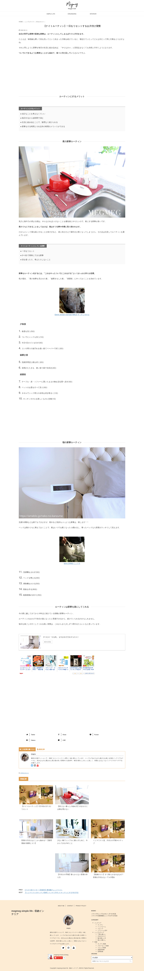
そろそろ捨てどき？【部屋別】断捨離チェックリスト (44, 890)
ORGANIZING (72, 14)
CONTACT (70, 906)
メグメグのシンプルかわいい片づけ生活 (103, 914)
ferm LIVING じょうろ (72, 563)
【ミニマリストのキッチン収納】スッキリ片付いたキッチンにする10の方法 (51, 892)
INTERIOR (93, 14)
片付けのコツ (25, 773)
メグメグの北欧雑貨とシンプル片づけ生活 (104, 916)
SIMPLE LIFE (51, 14)
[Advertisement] (72, 76)
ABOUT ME (61, 906)
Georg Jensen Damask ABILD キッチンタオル (72, 314)
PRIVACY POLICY (81, 906)
